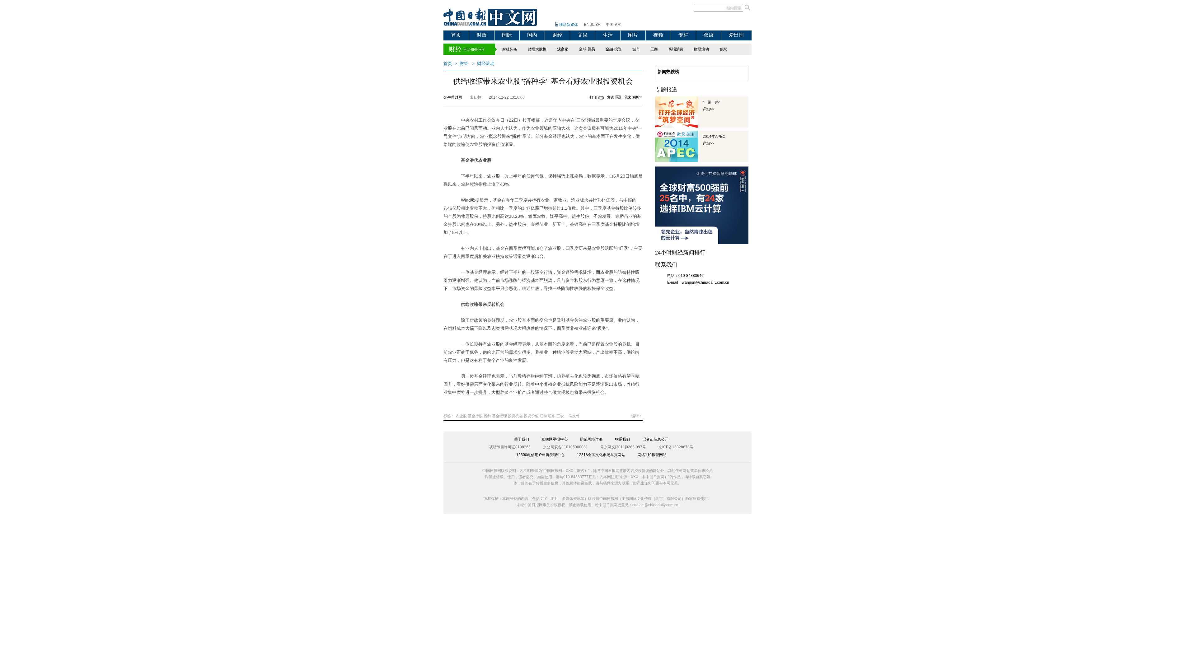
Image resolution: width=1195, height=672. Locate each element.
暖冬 (551, 416)
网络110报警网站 (652, 455)
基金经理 (499, 416)
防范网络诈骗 (591, 439)
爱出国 (736, 35)
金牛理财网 (452, 97)
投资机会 (515, 416)
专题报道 (666, 89)
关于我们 (521, 439)
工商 (654, 49)
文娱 (583, 35)
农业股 (461, 416)
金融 (609, 49)
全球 (582, 49)
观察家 (562, 49)
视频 (658, 35)
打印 (593, 97)
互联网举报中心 (554, 439)
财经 (557, 35)
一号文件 (572, 416)
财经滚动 (701, 49)
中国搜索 (613, 24)
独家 (723, 49)
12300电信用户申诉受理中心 (540, 455)
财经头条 (509, 49)
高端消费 (675, 49)
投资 (618, 49)
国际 (507, 35)
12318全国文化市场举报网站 (601, 455)
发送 (610, 97)
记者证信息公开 (655, 439)
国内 (532, 35)
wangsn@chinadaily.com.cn (705, 282)
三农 (560, 416)
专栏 (683, 35)
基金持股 (475, 416)
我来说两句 (633, 97)
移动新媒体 (568, 24)
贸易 (591, 49)
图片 (633, 35)
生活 (608, 35)
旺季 (543, 416)
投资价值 (531, 416)
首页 (456, 35)
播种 (487, 416)
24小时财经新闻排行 (680, 253)
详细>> (709, 109)
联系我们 (622, 439)
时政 (482, 35)
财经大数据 (537, 49)
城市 (636, 49)
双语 (709, 35)
